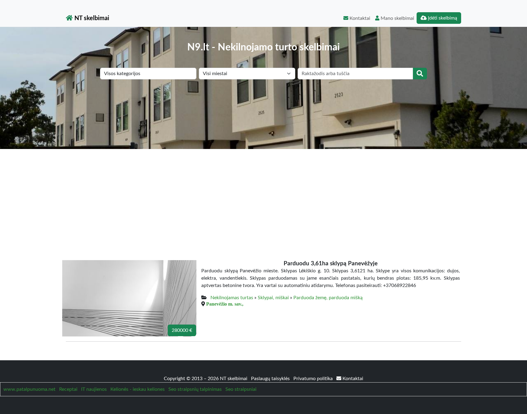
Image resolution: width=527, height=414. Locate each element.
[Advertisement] (263, 195)
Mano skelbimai (396, 18)
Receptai (68, 389)
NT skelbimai (91, 18)
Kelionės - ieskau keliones (137, 389)
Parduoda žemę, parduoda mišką (328, 297)
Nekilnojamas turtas (231, 297)
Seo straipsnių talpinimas (195, 389)
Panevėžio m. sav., (224, 303)
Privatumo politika (313, 378)
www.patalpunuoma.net (29, 389)
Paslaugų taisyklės (271, 378)
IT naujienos (94, 389)
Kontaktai (359, 18)
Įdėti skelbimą (442, 18)
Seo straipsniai (240, 389)
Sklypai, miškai (273, 297)
